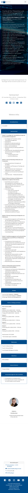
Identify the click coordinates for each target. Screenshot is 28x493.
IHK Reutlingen (10, 473)
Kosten (14, 290)
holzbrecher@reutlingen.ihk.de (14, 468)
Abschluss (14, 355)
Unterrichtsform (14, 365)
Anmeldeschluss (14, 122)
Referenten (14, 342)
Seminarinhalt (14, 131)
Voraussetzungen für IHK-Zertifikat (14, 374)
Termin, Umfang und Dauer (14, 302)
